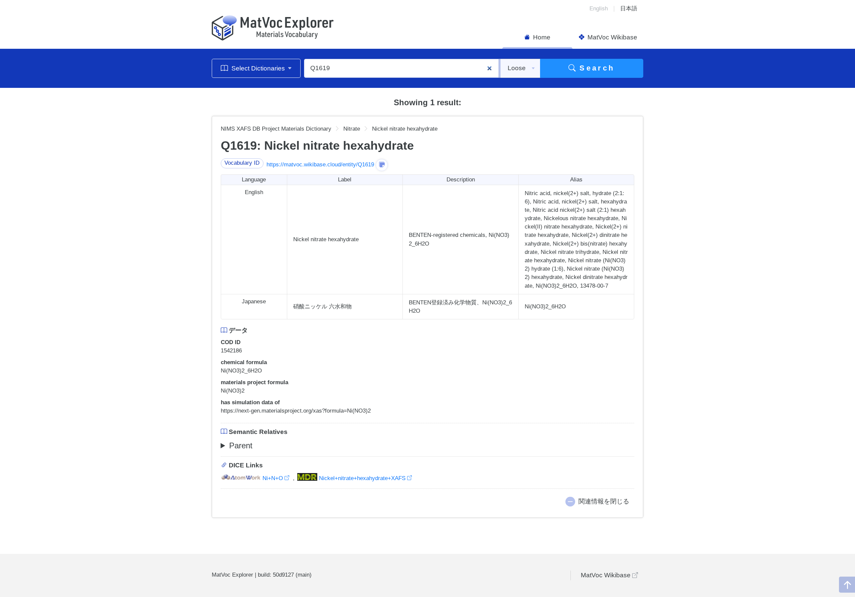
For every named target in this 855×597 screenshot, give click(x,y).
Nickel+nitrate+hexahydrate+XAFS (362, 478)
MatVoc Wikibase (611, 37)
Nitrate (351, 129)
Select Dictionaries (258, 68)
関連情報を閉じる (603, 501)
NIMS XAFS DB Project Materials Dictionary (276, 129)
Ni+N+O (273, 478)
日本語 (628, 8)
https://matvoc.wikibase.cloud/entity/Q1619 (320, 164)
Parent (240, 445)
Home (540, 37)
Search (595, 68)
